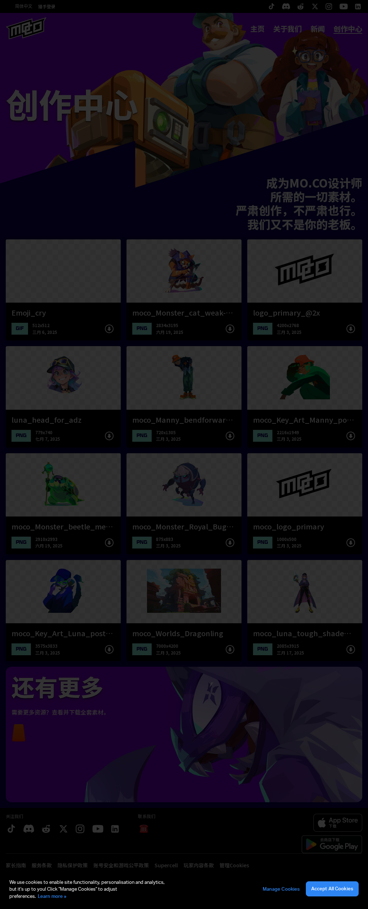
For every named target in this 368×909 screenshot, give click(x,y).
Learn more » (52, 896)
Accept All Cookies (332, 888)
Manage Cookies (281, 889)
